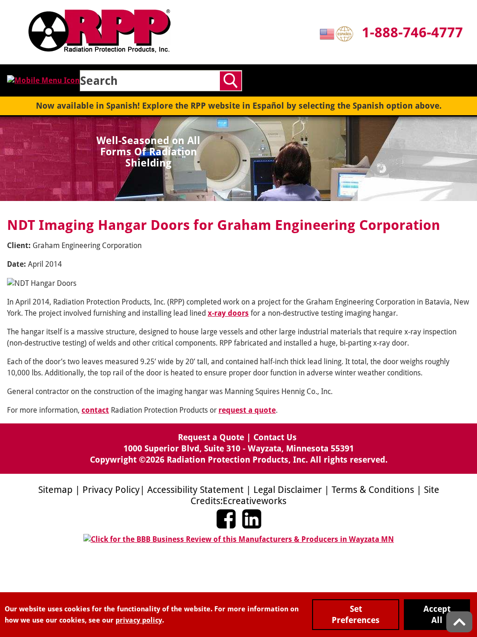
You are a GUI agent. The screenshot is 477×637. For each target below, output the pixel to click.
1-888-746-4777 (412, 32)
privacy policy (139, 620)
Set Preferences (356, 614)
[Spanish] (345, 33)
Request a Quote (211, 437)
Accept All (436, 614)
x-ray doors (228, 313)
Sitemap (55, 489)
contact (95, 410)
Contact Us (275, 437)
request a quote (247, 410)
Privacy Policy (111, 489)
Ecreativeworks (254, 500)
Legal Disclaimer (287, 489)
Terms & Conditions (373, 489)
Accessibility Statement (195, 489)
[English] (327, 33)
